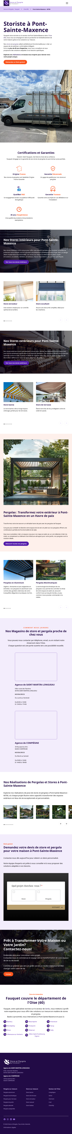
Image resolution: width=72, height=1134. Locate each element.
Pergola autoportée (9, 1109)
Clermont (51, 1099)
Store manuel (30, 1102)
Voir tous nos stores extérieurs (16, 363)
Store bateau (30, 1105)
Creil (50, 1102)
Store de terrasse (43, 405)
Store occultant (42, 304)
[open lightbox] (10, 812)
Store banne (9, 405)
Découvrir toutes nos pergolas (16, 544)
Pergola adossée (8, 1105)
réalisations (17, 55)
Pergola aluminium (9, 1092)
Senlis (47, 1009)
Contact (8, 974)
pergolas (16, 44)
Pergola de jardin (9, 1102)
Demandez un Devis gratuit (15, 62)
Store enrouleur (10, 304)
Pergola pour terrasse (10, 1099)
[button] (66, 3)
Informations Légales (10, 1127)
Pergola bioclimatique (10, 1095)
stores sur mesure (36, 255)
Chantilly (51, 1105)
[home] (13, 3)
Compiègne (52, 1092)
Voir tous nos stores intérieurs (16, 262)
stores (9, 44)
